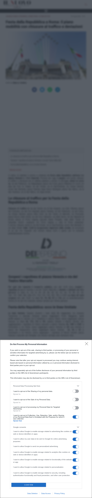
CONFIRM (28, 485)
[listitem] (46, 386)
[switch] (76, 391)
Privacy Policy (59, 493)
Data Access (46, 493)
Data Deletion (32, 493)
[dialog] (46, 419)
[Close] (87, 344)
